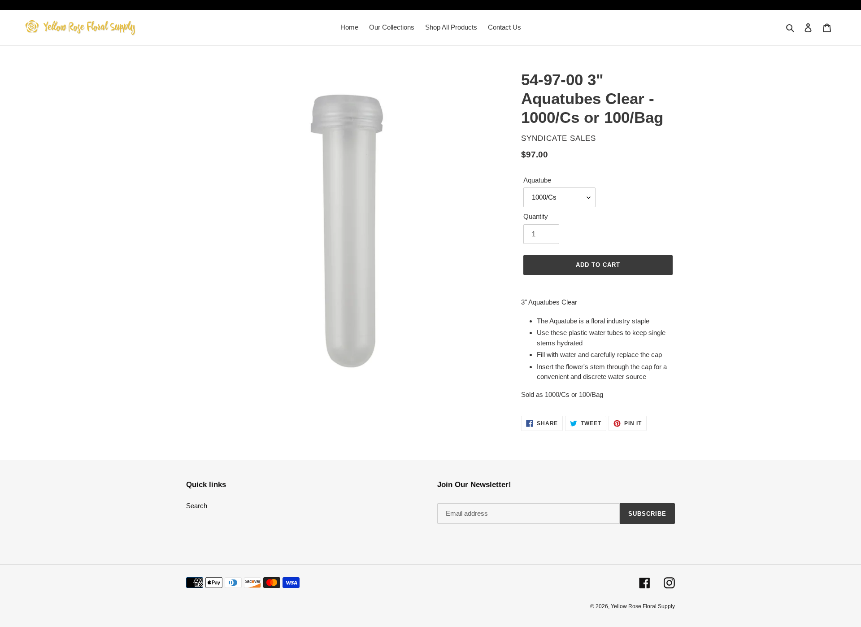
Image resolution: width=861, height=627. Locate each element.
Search (196, 505)
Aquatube (537, 180)
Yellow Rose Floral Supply (643, 606)
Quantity (535, 216)
